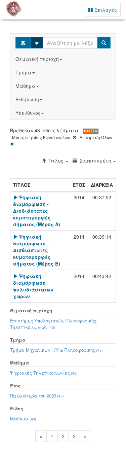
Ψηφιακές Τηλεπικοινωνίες (44, 373)
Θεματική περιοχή (37, 59)
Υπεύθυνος (28, 112)
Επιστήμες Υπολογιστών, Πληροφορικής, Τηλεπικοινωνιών (53, 323)
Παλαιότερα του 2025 (37, 395)
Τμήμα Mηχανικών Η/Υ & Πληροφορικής (56, 350)
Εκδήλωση (27, 99)
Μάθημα (25, 85)
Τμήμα (23, 72)
